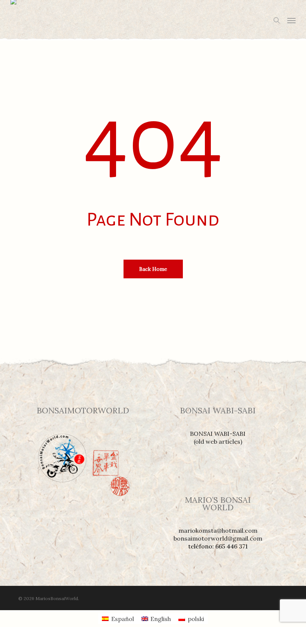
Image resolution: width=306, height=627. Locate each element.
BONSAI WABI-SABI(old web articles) (218, 437)
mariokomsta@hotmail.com (217, 530)
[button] (291, 20)
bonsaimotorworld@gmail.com (218, 538)
